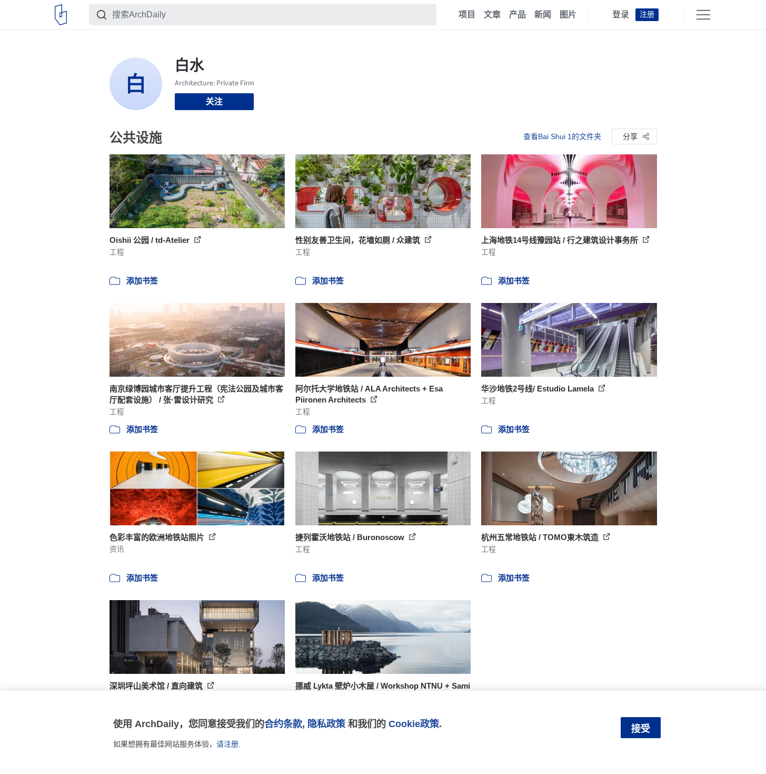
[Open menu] (703, 14)
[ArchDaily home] (61, 14)
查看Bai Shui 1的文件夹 (562, 136)
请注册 (227, 744)
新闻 (542, 15)
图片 (568, 15)
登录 (620, 15)
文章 (492, 15)
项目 (467, 15)
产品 (517, 15)
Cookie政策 (414, 723)
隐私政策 (326, 723)
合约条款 (283, 723)
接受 (640, 728)
